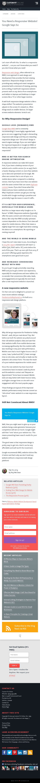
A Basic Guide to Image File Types (16, 566)
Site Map (4, 727)
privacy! (12, 675)
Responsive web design (10, 72)
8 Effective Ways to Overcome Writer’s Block (18, 560)
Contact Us (5, 702)
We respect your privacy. (20, 548)
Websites (10, 501)
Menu (36, 3)
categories (5, 13)
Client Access (6, 705)
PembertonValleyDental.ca (12, 297)
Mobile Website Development (23, 501)
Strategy (17, 503)
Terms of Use (6, 723)
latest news (21, 13)
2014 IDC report (9, 244)
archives (13, 13)
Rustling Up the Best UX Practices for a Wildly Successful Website (18, 579)
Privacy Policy (6, 725)
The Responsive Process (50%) (17, 495)
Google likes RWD (8, 128)
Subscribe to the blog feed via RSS (25, 627)
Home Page (5, 707)
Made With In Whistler (20, 781)
